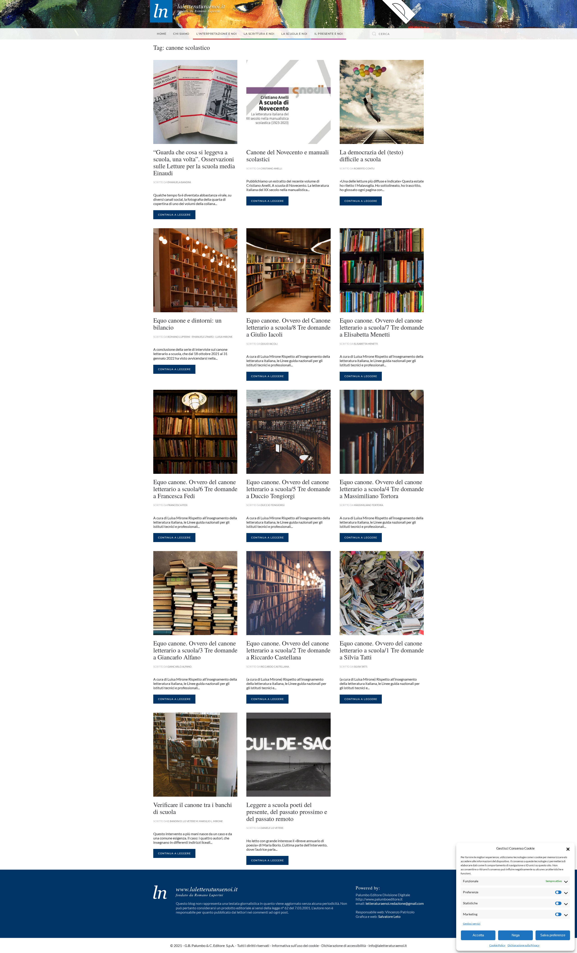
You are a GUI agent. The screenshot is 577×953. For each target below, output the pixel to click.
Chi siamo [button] (181, 33)
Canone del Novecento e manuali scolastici (287, 155)
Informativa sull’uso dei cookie (295, 945)
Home (161, 33)
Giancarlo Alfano (179, 666)
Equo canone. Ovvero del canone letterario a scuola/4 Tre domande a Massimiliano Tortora (382, 488)
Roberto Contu (364, 168)
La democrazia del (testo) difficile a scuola (371, 155)
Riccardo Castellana (275, 666)
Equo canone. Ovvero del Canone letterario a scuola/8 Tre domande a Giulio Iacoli (288, 327)
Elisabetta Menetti (366, 343)
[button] (568, 848)
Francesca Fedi (177, 505)
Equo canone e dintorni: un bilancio (187, 323)
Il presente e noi (328, 33)
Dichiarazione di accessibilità (343, 945)
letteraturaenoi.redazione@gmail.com (395, 903)
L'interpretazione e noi (216, 33)
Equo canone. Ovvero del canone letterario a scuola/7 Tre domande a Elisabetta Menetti (382, 327)
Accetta (478, 935)
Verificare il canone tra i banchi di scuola (192, 808)
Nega (516, 935)
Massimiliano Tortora (368, 505)
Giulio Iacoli (269, 343)
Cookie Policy (497, 945)
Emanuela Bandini (179, 182)
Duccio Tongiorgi (272, 505)
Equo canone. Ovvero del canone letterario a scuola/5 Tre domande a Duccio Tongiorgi (288, 488)
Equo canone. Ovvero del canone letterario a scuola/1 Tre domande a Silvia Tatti (382, 650)
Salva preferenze (552, 935)
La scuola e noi (294, 33)
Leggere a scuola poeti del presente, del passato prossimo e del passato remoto (286, 811)
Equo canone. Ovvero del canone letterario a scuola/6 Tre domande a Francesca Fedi (195, 488)
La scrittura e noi (259, 33)
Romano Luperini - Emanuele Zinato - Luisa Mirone (199, 336)
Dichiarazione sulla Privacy (523, 945)
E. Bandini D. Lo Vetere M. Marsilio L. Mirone (195, 821)
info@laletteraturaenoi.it (388, 945)
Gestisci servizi (471, 923)
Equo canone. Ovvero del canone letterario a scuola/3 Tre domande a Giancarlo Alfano (195, 650)
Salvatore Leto (389, 916)
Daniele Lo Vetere (272, 827)
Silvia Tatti (360, 666)
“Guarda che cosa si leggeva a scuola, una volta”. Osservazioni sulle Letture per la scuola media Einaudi (194, 162)
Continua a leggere (174, 214)
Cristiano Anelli (271, 168)
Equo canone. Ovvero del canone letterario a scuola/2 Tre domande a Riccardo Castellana (288, 650)
